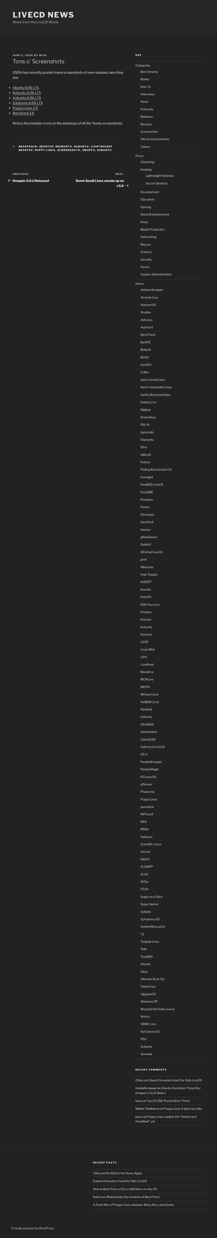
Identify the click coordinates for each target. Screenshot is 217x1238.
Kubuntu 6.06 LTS (27, 93)
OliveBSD (147, 724)
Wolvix (145, 1016)
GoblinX (145, 544)
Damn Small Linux (152, 379)
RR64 (144, 829)
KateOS (145, 597)
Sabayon (146, 837)
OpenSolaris (148, 732)
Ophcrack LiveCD (152, 747)
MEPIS (145, 687)
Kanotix (145, 589)
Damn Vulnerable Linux (156, 387)
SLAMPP (146, 866)
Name (139, 283)
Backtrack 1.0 (23, 113)
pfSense (146, 784)
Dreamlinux (148, 417)
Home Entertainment (154, 214)
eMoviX (145, 454)
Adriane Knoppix (151, 290)
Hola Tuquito (148, 574)
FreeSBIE (146, 492)
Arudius (145, 312)
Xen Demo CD (150, 1031)
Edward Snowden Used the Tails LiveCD (175, 1080)
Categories (142, 65)
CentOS (145, 364)
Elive (143, 447)
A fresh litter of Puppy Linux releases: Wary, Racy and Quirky (133, 1204)
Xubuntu (104, 150)
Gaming (145, 207)
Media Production (152, 229)
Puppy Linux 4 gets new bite (183, 1108)
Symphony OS (150, 919)
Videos (145, 146)
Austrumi (146, 327)
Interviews (147, 94)
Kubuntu (81, 146)
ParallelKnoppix (151, 762)
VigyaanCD (148, 994)
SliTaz (144, 881)
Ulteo (144, 971)
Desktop (46, 146)
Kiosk (144, 222)
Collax (144, 372)
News (144, 101)
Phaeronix (147, 791)
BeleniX (145, 349)
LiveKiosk (147, 664)
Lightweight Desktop (160, 175)
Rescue (145, 244)
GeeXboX (147, 522)
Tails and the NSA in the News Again (117, 1173)
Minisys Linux (149, 694)
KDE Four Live (150, 604)
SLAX (144, 874)
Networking (148, 237)
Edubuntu (64, 146)
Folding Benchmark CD (156, 469)
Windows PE (149, 1001)
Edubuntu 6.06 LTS (28, 103)
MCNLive (146, 679)
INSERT (146, 582)
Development (149, 192)
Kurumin (146, 634)
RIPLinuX (146, 814)
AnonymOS (148, 305)
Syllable (145, 911)
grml (143, 559)
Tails (143, 949)
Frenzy (144, 507)
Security (146, 259)
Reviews (146, 124)
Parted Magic (149, 769)
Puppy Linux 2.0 (25, 108)
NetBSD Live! (149, 702)
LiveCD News (43, 14)
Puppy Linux (45, 150)
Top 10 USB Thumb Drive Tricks (168, 1101)
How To (145, 86)
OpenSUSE (148, 739)
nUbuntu (146, 716)
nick (43, 55)
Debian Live (148, 402)
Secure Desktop (156, 183)
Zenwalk (146, 1054)
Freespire (146, 499)
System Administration (155, 274)
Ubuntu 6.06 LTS (26, 88)
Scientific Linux (150, 844)
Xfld (143, 1039)
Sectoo (145, 851)
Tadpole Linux (149, 941)
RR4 (143, 821)
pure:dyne (147, 806)
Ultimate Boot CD (152, 979)
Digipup (145, 409)
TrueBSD (146, 956)
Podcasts (146, 109)
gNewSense (148, 537)
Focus (139, 156)
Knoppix (146, 612)
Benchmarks (149, 71)
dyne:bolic (147, 432)
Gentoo (145, 529)
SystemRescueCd (152, 926)
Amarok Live (149, 297)
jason (139, 1116)
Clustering (147, 162)
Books (144, 79)
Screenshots (69, 150)
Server (145, 267)
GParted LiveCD (151, 552)
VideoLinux (148, 986)
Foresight (146, 477)
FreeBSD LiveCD (151, 484)
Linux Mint (147, 649)
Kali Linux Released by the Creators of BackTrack (126, 1197)
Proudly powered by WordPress (32, 1228)
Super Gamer (149, 904)
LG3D (144, 642)
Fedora (145, 462)
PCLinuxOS (148, 777)
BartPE (145, 342)
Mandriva (146, 672)
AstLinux (146, 320)
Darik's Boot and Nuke (155, 395)
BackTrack (28, 146)
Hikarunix (146, 567)
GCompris (147, 514)
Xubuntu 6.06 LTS (27, 98)
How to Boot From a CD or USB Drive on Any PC (125, 1189)
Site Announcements (154, 139)
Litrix (143, 657)
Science (146, 252)
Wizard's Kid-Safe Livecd (157, 1009)
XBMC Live (148, 1024)
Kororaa (145, 619)
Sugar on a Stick (151, 896)
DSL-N (144, 424)
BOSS (144, 357)
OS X (143, 754)
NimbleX (146, 709)
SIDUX (145, 859)
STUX (144, 889)
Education (147, 199)
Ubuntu (88, 150)
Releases (146, 116)
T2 (142, 934)
